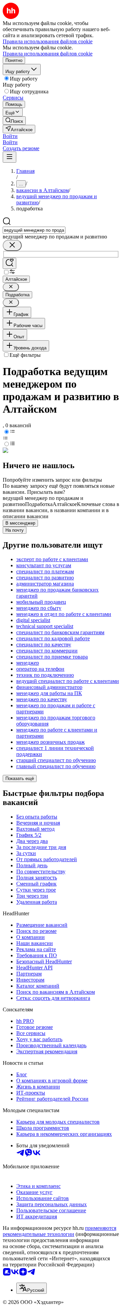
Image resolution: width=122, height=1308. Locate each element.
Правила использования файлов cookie (48, 53)
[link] (14, 120)
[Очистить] (12, 245)
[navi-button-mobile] (9, 157)
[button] (10, 136)
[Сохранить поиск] (9, 263)
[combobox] (34, 230)
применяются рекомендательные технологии (59, 1231)
